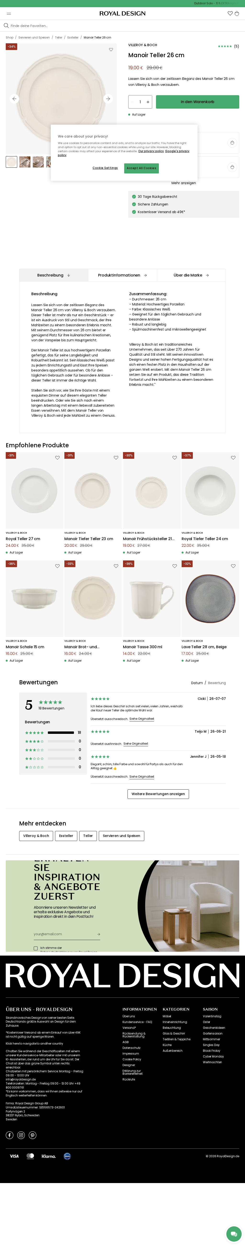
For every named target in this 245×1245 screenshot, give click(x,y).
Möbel (167, 1016)
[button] (230, 13)
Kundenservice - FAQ (137, 1022)
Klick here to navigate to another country (34, 1044)
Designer (128, 1065)
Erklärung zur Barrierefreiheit (132, 1072)
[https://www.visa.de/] (14, 1156)
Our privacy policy (151, 151)
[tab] (53, 275)
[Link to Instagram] (21, 1135)
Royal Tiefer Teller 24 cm (205, 539)
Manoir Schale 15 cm (25, 647)
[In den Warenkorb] (232, 143)
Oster (206, 1022)
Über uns (128, 1016)
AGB (125, 1042)
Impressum (130, 1053)
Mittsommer (211, 1039)
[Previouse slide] (14, 99)
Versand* (129, 1027)
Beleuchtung (172, 1027)
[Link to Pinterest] (32, 1135)
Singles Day (211, 1045)
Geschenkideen (214, 1027)
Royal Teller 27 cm (23, 539)
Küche (167, 1045)
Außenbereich (173, 1050)
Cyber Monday (213, 1056)
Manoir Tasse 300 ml (142, 647)
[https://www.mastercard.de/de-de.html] (30, 1156)
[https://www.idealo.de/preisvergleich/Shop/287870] (67, 1156)
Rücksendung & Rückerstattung (133, 1035)
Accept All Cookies (141, 168)
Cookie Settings (105, 168)
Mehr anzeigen (184, 183)
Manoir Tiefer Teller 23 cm (88, 539)
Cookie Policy (131, 1059)
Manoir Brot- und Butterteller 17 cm (80, 647)
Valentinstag (212, 1016)
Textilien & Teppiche (176, 1039)
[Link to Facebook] (9, 1135)
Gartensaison (213, 1033)
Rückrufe (128, 1079)
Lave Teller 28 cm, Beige (204, 647)
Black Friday (211, 1050)
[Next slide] (108, 99)
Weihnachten (212, 1062)
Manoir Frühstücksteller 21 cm (147, 539)
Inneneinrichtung (175, 1022)
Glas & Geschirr (174, 1033)
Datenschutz (131, 1047)
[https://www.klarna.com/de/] (49, 1156)
